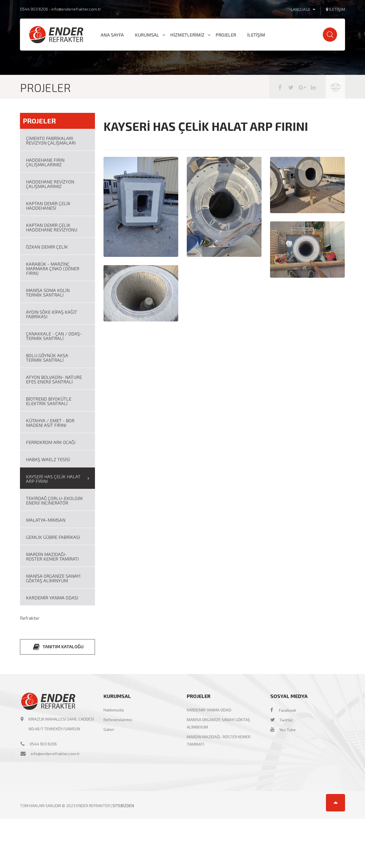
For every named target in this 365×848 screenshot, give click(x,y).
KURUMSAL (147, 34)
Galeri (109, 729)
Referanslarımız (118, 719)
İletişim (336, 9)
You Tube (287, 729)
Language (301, 9)
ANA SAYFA (112, 34)
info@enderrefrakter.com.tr (76, 9)
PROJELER (226, 34)
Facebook (287, 710)
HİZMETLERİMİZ (187, 34)
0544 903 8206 (34, 9)
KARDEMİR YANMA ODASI (209, 709)
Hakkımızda (114, 709)
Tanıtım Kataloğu (62, 646)
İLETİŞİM (256, 34)
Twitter (285, 719)
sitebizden (123, 805)
